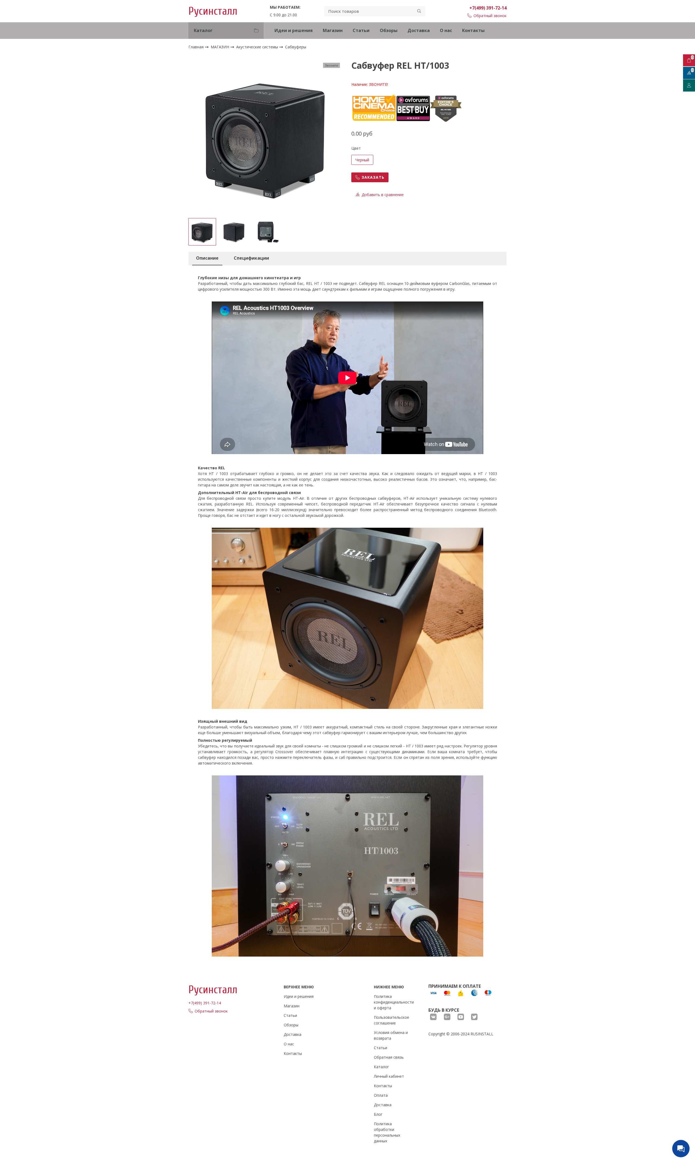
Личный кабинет (389, 1076)
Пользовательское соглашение (391, 1020)
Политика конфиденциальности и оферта (394, 1002)
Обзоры (388, 30)
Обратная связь (389, 1057)
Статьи (361, 30)
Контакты (473, 30)
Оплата (381, 1095)
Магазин (333, 30)
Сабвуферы (295, 47)
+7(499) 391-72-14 (488, 8)
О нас (446, 30)
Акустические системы (257, 46)
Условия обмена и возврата (391, 1035)
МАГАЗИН (220, 46)
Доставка (418, 30)
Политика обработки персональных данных (387, 1132)
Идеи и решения (293, 30)
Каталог (381, 1066)
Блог (378, 1114)
